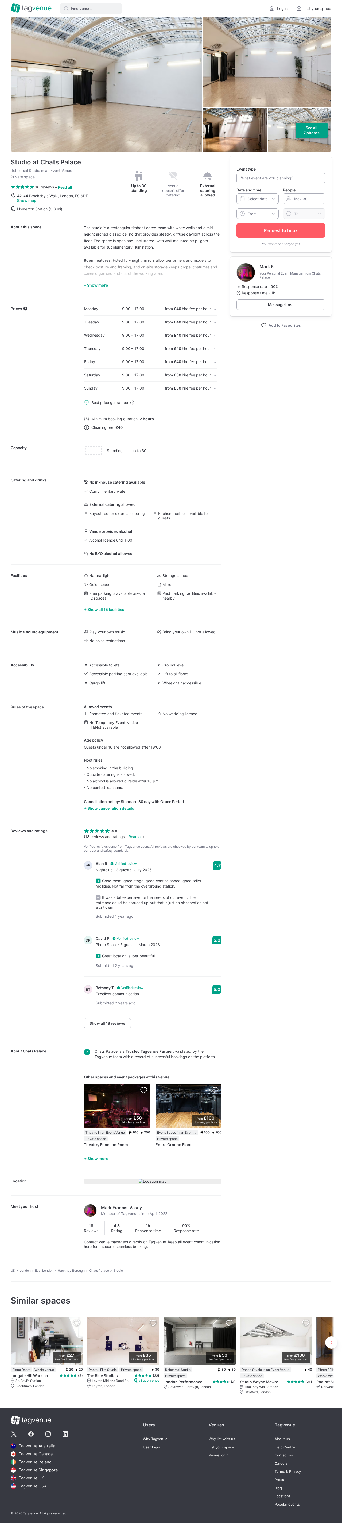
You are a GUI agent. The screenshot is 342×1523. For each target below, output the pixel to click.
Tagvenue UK (31, 1477)
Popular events (287, 1504)
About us (282, 1439)
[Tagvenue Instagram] (48, 1434)
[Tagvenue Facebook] (31, 1434)
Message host (281, 304)
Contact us (284, 1455)
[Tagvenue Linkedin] (65, 1434)
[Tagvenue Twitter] (14, 1434)
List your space (221, 1447)
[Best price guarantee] (132, 402)
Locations (283, 1496)
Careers (281, 1464)
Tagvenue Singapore (38, 1469)
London (25, 1270)
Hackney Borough (71, 1270)
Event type (246, 169)
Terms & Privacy (288, 1472)
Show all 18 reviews (107, 1023)
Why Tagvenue (155, 1439)
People (289, 190)
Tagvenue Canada (36, 1453)
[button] (91, 8)
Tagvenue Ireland (35, 1461)
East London (44, 1270)
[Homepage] (31, 8)
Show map (26, 200)
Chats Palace (34, 1051)
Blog (278, 1488)
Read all (65, 187)
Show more (97, 1158)
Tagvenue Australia (37, 1445)
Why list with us (222, 1439)
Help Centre (285, 1447)
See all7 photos (312, 130)
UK (13, 1270)
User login (151, 1447)
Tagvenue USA (33, 1486)
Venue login (218, 1455)
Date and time (248, 190)
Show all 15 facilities (105, 609)
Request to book (281, 230)
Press (279, 1480)
